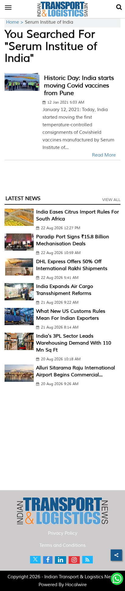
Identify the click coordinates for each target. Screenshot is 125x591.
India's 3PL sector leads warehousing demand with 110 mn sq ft (73, 343)
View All (111, 199)
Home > (15, 22)
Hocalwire (76, 585)
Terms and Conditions (62, 545)
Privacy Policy (62, 533)
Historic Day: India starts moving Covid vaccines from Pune (79, 85)
